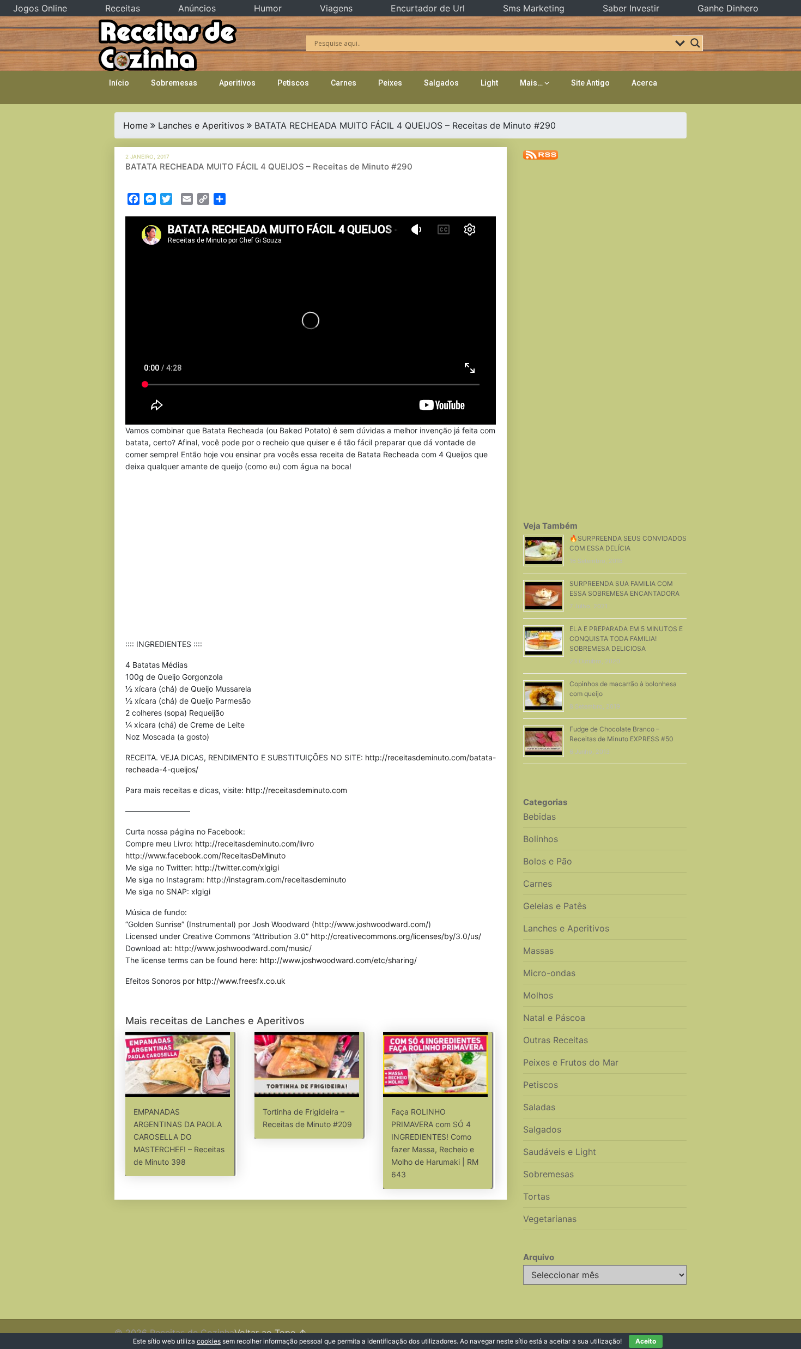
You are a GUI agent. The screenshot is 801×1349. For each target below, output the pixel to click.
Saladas (539, 1107)
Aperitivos (237, 82)
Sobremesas (174, 82)
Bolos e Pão (547, 861)
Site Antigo (590, 82)
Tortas (536, 1196)
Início (119, 82)
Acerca (644, 82)
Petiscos (293, 82)
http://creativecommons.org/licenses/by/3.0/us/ (396, 936)
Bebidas (539, 816)
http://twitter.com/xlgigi (237, 867)
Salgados (441, 82)
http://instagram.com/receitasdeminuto (276, 879)
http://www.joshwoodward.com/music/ (243, 948)
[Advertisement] (310, 557)
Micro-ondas (549, 972)
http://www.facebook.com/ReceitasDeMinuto (205, 855)
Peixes (390, 82)
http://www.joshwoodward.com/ (371, 924)
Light (489, 82)
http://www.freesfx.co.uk (241, 980)
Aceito (645, 1341)
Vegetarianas (550, 1218)
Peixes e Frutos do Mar (570, 1062)
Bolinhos (540, 838)
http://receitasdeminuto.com (296, 790)
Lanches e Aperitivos (201, 125)
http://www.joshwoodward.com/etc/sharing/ (338, 960)
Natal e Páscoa (554, 1017)
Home (135, 125)
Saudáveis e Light (559, 1151)
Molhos (538, 995)
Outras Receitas (555, 1040)
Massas (538, 950)
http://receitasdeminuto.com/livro (254, 843)
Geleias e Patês (554, 905)
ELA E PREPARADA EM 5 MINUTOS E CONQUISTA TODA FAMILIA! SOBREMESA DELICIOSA (626, 638)
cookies (209, 1341)
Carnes (343, 82)
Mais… (531, 82)
